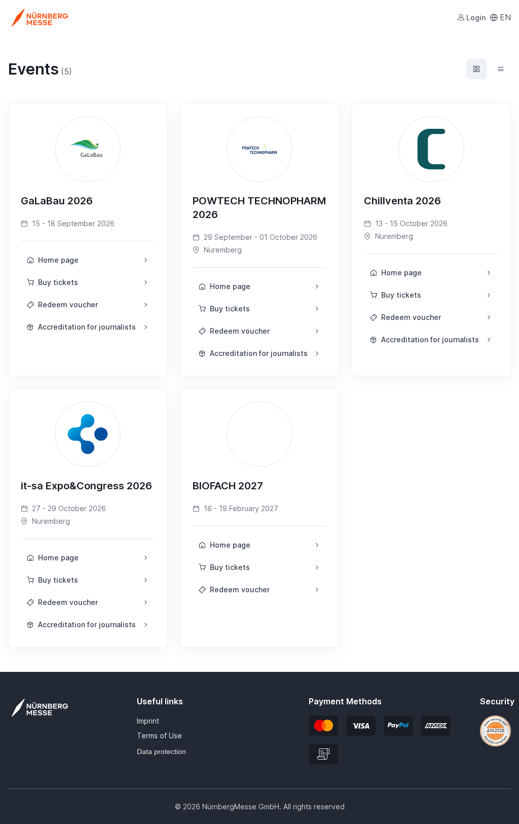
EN (505, 17)
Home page (58, 260)
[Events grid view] (476, 69)
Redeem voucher (68, 304)
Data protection (161, 751)
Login (476, 17)
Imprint (148, 720)
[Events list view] (501, 69)
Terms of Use (159, 735)
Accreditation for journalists (87, 327)
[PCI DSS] (495, 730)
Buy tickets (58, 282)
